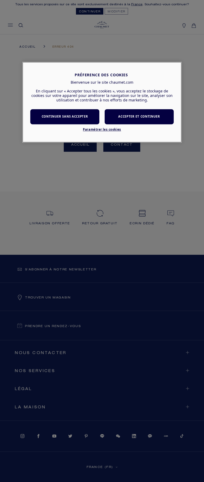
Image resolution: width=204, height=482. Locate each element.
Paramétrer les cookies (102, 129)
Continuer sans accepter (65, 117)
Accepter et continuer (139, 117)
